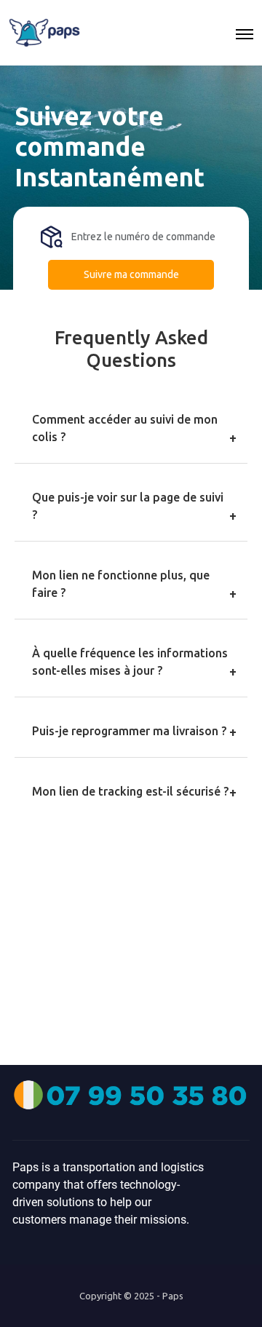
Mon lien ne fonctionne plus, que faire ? (121, 584)
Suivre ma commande (131, 274)
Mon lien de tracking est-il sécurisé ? (130, 791)
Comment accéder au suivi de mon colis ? (125, 428)
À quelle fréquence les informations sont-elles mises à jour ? (130, 661)
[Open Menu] (244, 32)
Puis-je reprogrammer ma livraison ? (129, 730)
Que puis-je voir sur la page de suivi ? (127, 506)
